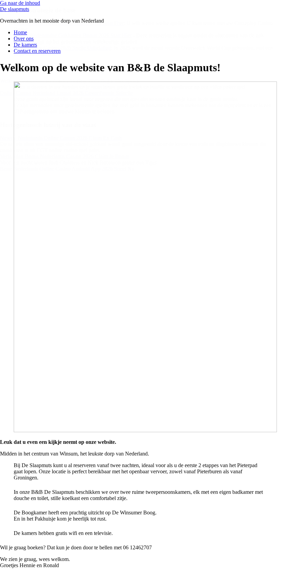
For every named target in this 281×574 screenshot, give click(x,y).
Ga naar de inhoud (20, 3)
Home (20, 32)
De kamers (25, 45)
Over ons (24, 38)
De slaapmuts (14, 9)
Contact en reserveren (37, 51)
